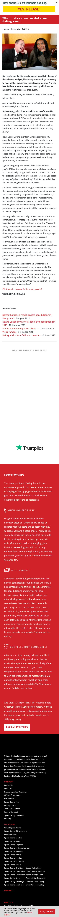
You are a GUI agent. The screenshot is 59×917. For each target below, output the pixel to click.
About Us (7, 788)
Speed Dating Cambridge (14, 871)
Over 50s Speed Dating (35, 884)
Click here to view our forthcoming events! (22, 289)
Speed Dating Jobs (11, 802)
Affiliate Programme (12, 795)
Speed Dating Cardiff (34, 874)
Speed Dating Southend (13, 884)
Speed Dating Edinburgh (14, 881)
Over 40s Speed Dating (35, 881)
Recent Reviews (10, 834)
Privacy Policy (10, 805)
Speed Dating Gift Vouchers (15, 831)
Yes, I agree (47, 911)
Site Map (7, 818)
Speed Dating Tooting (13, 858)
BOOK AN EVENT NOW (17, 727)
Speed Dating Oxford (12, 864)
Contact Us (8, 785)
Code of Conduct (11, 812)
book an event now (25, 710)
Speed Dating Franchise (13, 815)
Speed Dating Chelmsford (14, 874)
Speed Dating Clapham (13, 844)
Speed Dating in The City (14, 861)
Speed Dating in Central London (17, 848)
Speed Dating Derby (12, 878)
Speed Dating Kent (33, 868)
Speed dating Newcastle (35, 878)
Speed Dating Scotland (35, 871)
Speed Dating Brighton (13, 868)
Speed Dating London (13, 837)
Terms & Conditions (12, 808)
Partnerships (9, 798)
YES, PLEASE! (29, 9)
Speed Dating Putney (12, 854)
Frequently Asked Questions (15, 792)
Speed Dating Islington (13, 851)
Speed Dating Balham (13, 841)
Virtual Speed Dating (12, 827)
